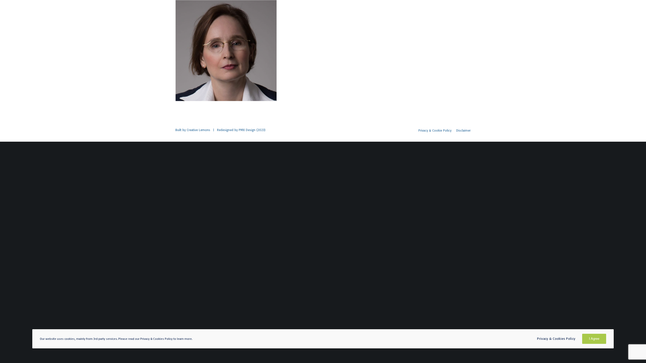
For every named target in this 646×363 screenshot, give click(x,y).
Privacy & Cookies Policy (556, 338)
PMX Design (247, 130)
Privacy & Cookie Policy (434, 130)
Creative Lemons (198, 130)
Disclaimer (463, 130)
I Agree (594, 339)
